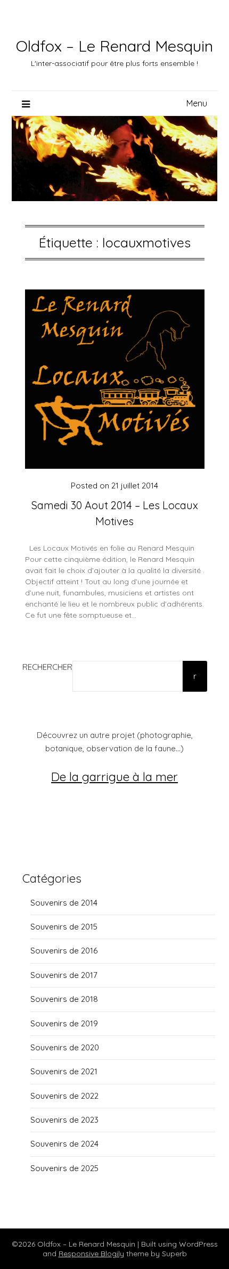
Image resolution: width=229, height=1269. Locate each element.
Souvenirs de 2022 (64, 1096)
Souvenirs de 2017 (63, 975)
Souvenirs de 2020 (64, 1047)
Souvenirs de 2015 (63, 927)
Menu (196, 103)
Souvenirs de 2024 (64, 1144)
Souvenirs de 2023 (64, 1120)
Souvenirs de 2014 (63, 903)
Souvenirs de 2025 (64, 1168)
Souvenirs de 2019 (64, 1023)
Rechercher (47, 667)
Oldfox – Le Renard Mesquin (114, 45)
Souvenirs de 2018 (64, 999)
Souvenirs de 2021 (63, 1071)
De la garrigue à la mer (114, 776)
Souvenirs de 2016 (63, 950)
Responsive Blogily (91, 1253)
